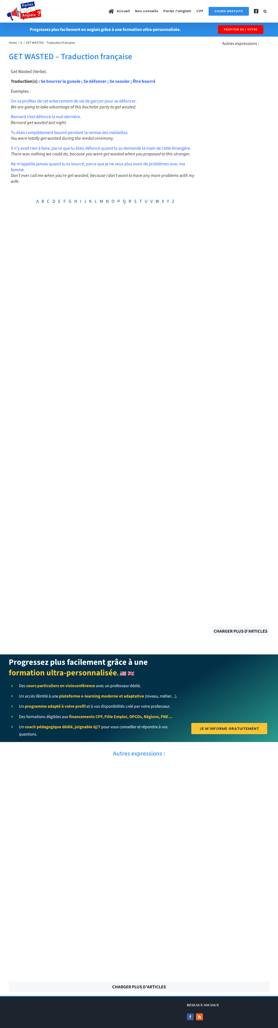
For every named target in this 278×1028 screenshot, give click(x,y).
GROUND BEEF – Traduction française (72, 949)
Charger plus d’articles (240, 631)
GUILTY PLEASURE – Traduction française (72, 815)
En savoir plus (240, 77)
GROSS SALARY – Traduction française (72, 971)
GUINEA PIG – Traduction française (72, 792)
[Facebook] (190, 1016)
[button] (265, 11)
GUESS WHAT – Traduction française (72, 882)
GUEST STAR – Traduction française (72, 837)
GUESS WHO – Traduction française (205, 859)
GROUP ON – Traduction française (206, 904)
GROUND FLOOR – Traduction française (206, 927)
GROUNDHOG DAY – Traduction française (72, 927)
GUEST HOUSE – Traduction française (206, 837)
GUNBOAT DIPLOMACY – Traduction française (206, 770)
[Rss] (199, 1016)
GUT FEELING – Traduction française (72, 770)
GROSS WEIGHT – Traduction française (205, 949)
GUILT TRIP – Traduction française (206, 815)
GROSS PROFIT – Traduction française (205, 971)
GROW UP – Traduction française (206, 882)
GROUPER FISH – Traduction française (72, 904)
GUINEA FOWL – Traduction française (206, 792)
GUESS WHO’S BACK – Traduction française (72, 859)
